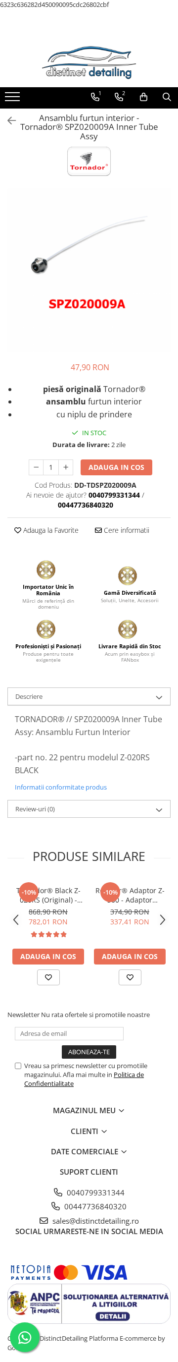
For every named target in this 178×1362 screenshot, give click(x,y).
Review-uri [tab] (35, 808)
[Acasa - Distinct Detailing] (89, 62)
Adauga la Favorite (50, 530)
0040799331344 (95, 1192)
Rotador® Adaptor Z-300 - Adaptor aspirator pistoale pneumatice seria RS (130, 895)
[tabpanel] (89, 270)
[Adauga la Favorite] (48, 977)
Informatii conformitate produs (61, 787)
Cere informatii (125, 530)
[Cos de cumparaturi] (143, 97)
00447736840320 (94, 1206)
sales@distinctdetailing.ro (94, 1221)
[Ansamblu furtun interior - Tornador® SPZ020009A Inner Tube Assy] (89, 270)
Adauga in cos (116, 467)
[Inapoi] (7, 120)
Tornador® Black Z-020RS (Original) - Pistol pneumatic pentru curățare (48, 895)
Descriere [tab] (29, 696)
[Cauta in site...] (167, 97)
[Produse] (13, 99)
